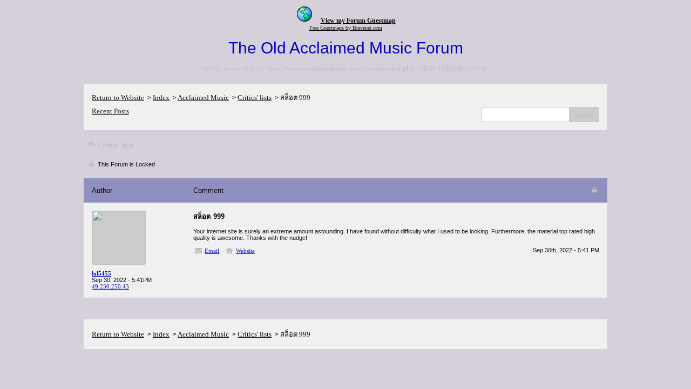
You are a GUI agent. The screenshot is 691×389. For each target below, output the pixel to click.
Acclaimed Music (203, 97)
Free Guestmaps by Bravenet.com (345, 28)
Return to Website (118, 97)
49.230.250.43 (110, 286)
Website (245, 250)
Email (212, 250)
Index (161, 97)
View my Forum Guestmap (358, 20)
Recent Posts (110, 111)
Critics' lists (255, 97)
